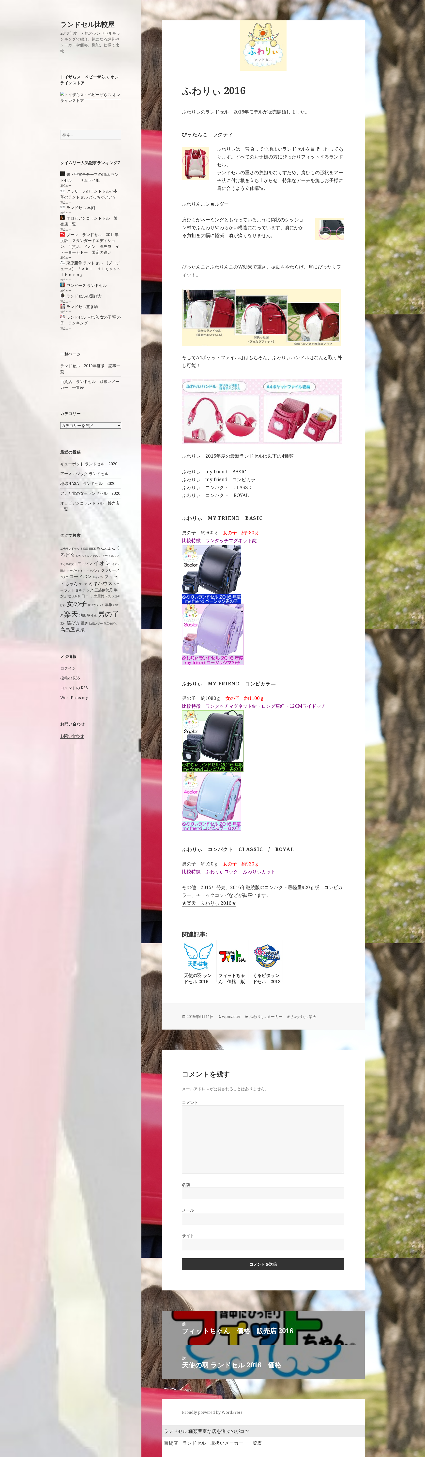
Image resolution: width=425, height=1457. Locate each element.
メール (188, 1210)
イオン (102, 563)
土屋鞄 (99, 595)
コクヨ (64, 577)
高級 (80, 630)
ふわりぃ (96, 555)
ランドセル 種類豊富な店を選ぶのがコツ (206, 1431)
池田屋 (84, 615)
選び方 (73, 623)
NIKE (92, 548)
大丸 (108, 596)
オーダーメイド (76, 570)
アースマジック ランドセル (84, 473)
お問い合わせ (72, 735)
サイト (188, 1235)
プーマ (83, 584)
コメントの (74, 688)
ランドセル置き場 (82, 306)
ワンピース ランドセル (86, 285)
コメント (190, 1102)
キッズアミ (93, 570)
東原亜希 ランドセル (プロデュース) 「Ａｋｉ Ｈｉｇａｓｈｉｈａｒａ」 (90, 268)
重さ (84, 623)
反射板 (76, 596)
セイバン (97, 577)
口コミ (86, 595)
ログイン (68, 668)
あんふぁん (106, 548)
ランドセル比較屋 (87, 24)
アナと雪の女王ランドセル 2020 (90, 493)
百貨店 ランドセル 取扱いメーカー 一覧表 (213, 1443)
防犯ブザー (96, 623)
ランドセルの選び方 (84, 296)
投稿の (70, 678)
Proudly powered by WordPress (212, 1412)
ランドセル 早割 (80, 207)
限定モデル (110, 623)
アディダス (109, 555)
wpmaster (231, 1016)
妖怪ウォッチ (96, 605)
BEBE (84, 548)
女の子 (77, 603)
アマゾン (84, 563)
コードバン (80, 576)
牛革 (94, 615)
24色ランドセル (69, 548)
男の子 (108, 614)
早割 (108, 604)
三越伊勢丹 (103, 589)
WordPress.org (74, 697)
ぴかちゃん (83, 555)
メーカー (275, 1016)
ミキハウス (100, 583)
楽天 (71, 614)
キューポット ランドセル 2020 (88, 464)
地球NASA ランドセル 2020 (87, 483)
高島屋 (67, 629)
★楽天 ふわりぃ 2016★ (209, 903)
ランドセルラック (78, 589)
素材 (63, 623)
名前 (186, 1184)
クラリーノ (110, 570)
